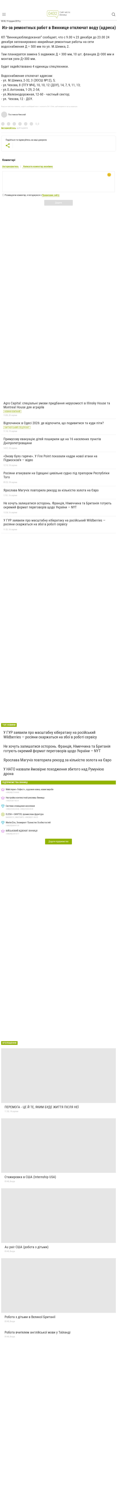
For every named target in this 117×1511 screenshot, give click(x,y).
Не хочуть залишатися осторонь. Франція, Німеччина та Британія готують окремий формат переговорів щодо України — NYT (57, 505)
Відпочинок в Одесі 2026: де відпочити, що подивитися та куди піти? (53, 423)
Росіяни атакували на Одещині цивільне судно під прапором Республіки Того (56, 475)
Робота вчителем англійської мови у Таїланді (37, 1332)
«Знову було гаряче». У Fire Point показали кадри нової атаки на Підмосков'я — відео (50, 458)
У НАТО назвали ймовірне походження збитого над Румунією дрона (53, 771)
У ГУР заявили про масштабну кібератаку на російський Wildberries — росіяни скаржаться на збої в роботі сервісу (54, 522)
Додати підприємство (58, 841)
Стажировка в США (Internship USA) (30, 1177)
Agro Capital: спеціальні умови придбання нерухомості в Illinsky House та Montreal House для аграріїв (56, 405)
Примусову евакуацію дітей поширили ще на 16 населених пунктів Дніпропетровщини (52, 441)
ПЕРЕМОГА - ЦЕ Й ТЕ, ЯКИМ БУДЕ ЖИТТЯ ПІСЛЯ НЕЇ (42, 1107)
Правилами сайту (50, 195)
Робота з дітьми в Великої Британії (30, 1317)
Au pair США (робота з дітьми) (27, 1247)
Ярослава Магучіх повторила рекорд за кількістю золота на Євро (51, 490)
